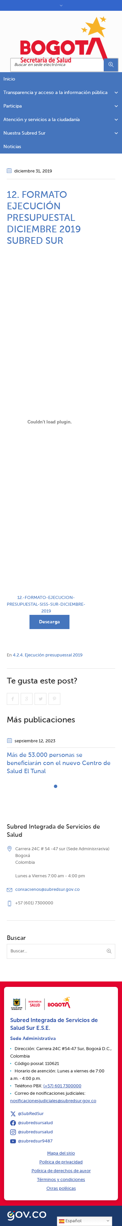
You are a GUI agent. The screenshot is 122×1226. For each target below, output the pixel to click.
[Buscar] (111, 65)
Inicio (9, 79)
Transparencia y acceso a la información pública (55, 92)
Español (72, 1221)
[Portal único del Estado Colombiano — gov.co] (27, 1215)
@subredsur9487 (35, 1141)
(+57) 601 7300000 (62, 1086)
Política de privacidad (61, 1162)
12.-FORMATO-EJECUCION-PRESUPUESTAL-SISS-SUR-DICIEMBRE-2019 (46, 605)
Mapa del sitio (61, 1153)
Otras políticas (61, 1188)
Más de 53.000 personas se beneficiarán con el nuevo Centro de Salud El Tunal (58, 763)
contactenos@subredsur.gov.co (47, 889)
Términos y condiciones (61, 1180)
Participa (12, 106)
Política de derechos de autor (61, 1171)
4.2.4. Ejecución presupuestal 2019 (48, 655)
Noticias (12, 146)
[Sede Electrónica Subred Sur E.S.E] (64, 39)
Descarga (49, 622)
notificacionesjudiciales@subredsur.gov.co (53, 1101)
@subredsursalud (35, 1123)
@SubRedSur (31, 1114)
